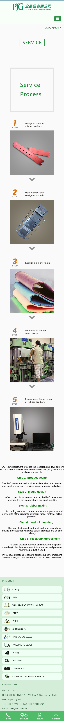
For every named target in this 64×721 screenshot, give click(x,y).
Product (24, 718)
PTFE (15, 613)
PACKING (17, 660)
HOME (47, 28)
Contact (56, 718)
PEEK (15, 621)
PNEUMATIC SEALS (22, 645)
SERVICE (56, 28)
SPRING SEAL (19, 629)
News (40, 718)
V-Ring (15, 652)
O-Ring (15, 589)
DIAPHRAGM (18, 668)
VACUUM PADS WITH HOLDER (28, 605)
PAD (14, 597)
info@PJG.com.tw (18, 708)
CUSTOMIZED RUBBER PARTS (28, 676)
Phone (8, 718)
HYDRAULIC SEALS (22, 637)
